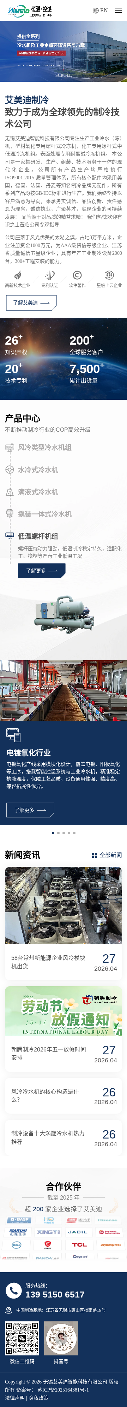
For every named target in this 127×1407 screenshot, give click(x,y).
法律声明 (15, 1398)
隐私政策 (38, 1398)
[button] (53, 833)
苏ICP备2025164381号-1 (62, 1390)
